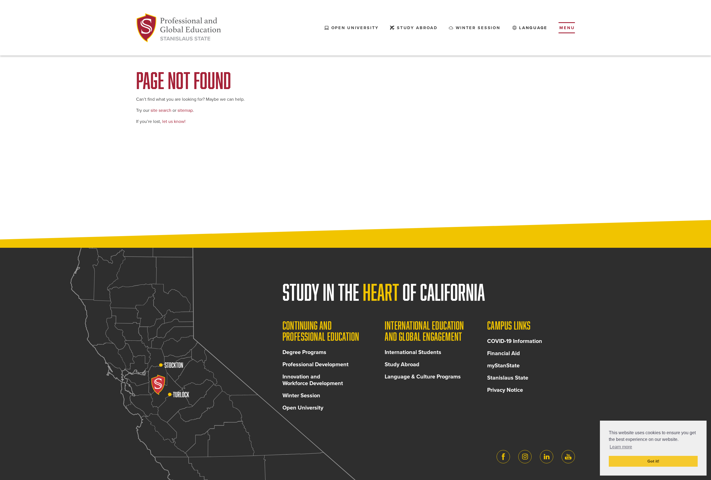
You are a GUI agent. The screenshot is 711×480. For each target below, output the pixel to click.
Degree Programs (304, 352)
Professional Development (315, 364)
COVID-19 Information (514, 341)
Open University (302, 408)
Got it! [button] (653, 461)
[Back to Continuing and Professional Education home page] (179, 28)
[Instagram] (525, 456)
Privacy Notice (505, 390)
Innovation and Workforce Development (312, 380)
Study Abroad (402, 364)
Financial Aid (503, 353)
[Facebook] (503, 456)
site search (161, 110)
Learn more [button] (621, 446)
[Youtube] (568, 456)
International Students (413, 352)
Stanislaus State (507, 378)
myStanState (503, 365)
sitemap (185, 110)
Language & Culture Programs (423, 376)
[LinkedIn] (546, 456)
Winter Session (301, 395)
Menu (567, 27)
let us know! (174, 121)
